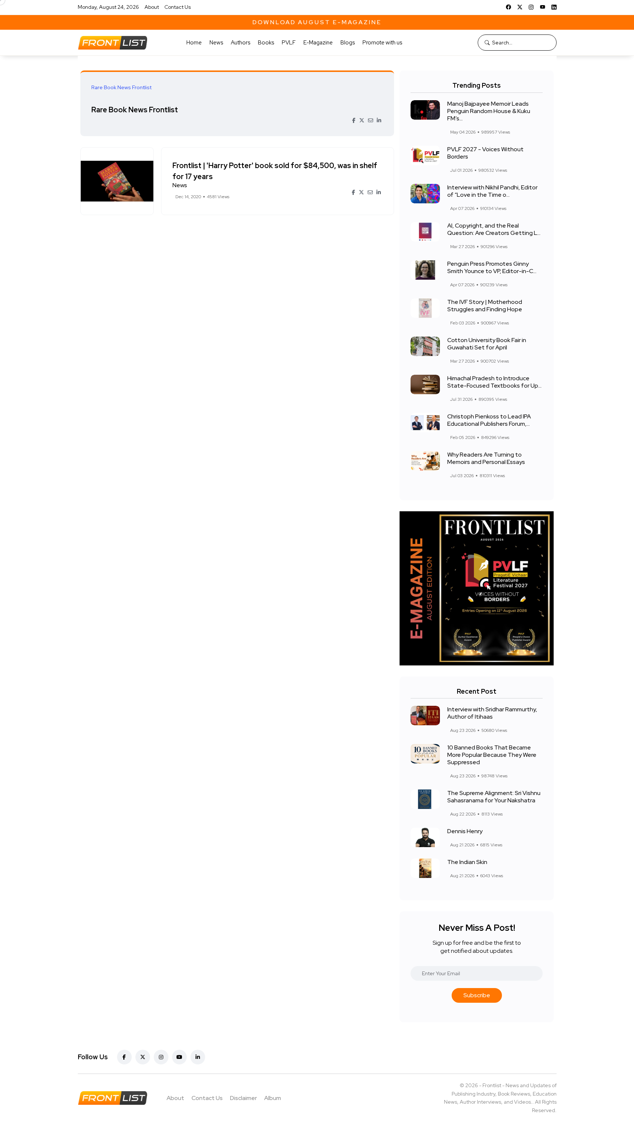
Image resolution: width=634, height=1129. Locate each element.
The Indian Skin (467, 862)
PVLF (289, 42)
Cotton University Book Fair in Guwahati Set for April (486, 343)
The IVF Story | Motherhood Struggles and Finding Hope (484, 305)
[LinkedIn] (554, 7)
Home (194, 42)
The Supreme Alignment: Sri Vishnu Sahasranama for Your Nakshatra (493, 796)
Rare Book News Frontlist (134, 109)
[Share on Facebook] (354, 120)
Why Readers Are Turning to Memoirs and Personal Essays (486, 458)
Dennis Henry (464, 831)
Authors (240, 42)
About (152, 7)
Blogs (347, 42)
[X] (519, 7)
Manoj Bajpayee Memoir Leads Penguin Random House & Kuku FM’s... (488, 111)
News (216, 42)
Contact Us (177, 7)
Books (266, 42)
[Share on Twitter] (361, 120)
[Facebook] (508, 7)
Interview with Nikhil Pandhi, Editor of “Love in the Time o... (492, 191)
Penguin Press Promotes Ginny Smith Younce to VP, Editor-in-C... (491, 267)
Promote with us (382, 42)
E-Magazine (318, 42)
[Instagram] (531, 7)
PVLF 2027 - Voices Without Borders (485, 152)
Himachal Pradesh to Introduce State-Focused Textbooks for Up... (494, 381)
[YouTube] (542, 7)
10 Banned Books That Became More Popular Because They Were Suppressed (491, 755)
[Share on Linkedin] (379, 120)
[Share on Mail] (370, 120)
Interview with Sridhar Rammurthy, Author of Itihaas (492, 712)
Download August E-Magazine (317, 22)
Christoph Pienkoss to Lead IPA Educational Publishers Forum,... (489, 420)
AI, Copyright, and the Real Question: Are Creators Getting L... (493, 229)
